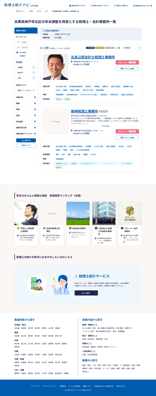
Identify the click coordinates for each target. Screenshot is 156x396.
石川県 (30, 343)
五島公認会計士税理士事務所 (93, 56)
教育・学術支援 (95, 368)
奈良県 (37, 354)
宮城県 (37, 328)
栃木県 (23, 336)
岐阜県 (57, 343)
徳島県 (50, 362)
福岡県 (16, 373)
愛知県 (16, 346)
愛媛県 (64, 362)
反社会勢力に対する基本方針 (104, 386)
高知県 (16, 365)
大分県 (44, 373)
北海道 (16, 328)
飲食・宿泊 (107, 365)
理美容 (84, 368)
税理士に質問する (122, 6)
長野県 (50, 343)
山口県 (44, 362)
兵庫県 (31, 11)
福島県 (57, 328)
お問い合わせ (120, 386)
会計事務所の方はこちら (141, 6)
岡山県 (30, 362)
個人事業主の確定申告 (106, 328)
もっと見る (85, 293)
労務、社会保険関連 (90, 354)
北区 (46, 11)
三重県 (44, 354)
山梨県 (44, 343)
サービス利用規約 (74, 386)
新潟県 (16, 343)
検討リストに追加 (127, 68)
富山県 (23, 343)
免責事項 (63, 386)
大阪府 (16, 354)
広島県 (37, 362)
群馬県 (30, 336)
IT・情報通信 (125, 365)
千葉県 (44, 336)
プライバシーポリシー (49, 386)
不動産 (115, 365)
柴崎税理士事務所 (84, 111)
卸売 (99, 365)
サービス (106, 368)
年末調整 (119, 328)
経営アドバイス (110, 346)
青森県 (23, 328)
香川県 (57, 362)
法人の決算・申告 (89, 328)
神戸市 (39, 11)
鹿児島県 (58, 373)
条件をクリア (26, 145)
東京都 (50, 336)
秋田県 (44, 328)
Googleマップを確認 (81, 64)
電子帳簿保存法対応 (103, 331)
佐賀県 (23, 373)
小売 (94, 365)
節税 (114, 331)
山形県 (50, 328)
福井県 (37, 343)
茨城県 (16, 336)
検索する (28, 140)
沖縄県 (66, 373)
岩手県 (30, 328)
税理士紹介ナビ (20, 11)
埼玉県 (37, 336)
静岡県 (64, 343)
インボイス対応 (88, 331)
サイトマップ (35, 386)
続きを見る (106, 126)
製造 (89, 365)
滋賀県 (50, 354)
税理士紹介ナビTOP (78, 6)
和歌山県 (58, 354)
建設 (84, 365)
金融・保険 (135, 365)
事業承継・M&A (102, 339)
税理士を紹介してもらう (101, 6)
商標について (87, 386)
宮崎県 (50, 373)
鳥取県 (16, 362)
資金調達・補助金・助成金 (92, 346)
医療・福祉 (130, 368)
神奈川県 (58, 336)
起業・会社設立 (88, 339)
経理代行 (128, 328)
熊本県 (37, 373)
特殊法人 (85, 371)
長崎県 (30, 373)
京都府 (23, 354)
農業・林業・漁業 (118, 368)
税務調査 (121, 331)
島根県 (23, 362)
